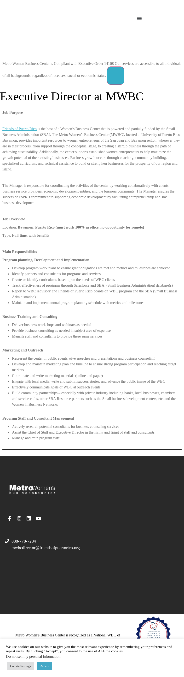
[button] (139, 19)
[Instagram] (19, 518)
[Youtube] (38, 518)
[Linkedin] (29, 518)
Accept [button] (44, 666)
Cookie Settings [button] (20, 666)
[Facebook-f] (9, 518)
